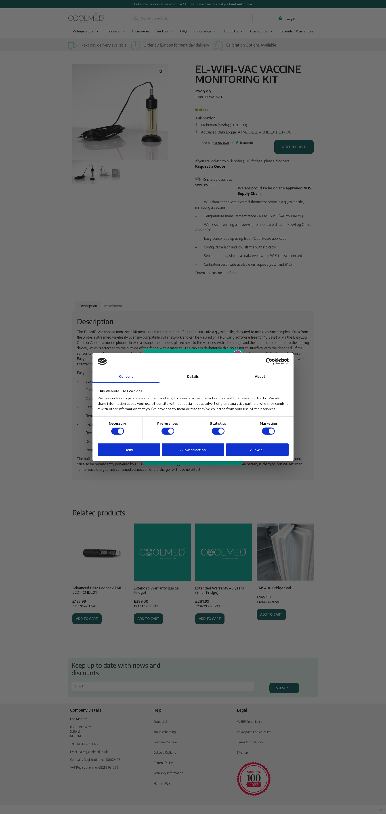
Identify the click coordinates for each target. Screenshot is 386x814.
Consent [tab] (126, 376)
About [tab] (260, 376)
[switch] (168, 431)
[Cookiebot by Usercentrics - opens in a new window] (269, 361)
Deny (129, 449)
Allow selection (193, 449)
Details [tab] (193, 376)
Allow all (257, 449)
